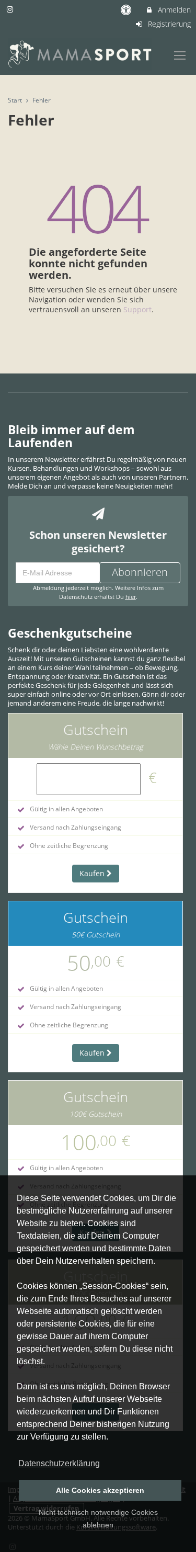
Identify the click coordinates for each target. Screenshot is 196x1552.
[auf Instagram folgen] (11, 9)
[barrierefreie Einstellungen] (127, 10)
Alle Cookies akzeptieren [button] (100, 1490)
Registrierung (168, 24)
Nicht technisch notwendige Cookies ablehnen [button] (98, 1518)
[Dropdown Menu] (179, 55)
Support (137, 309)
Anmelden (173, 10)
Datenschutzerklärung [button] (59, 1463)
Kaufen (93, 873)
